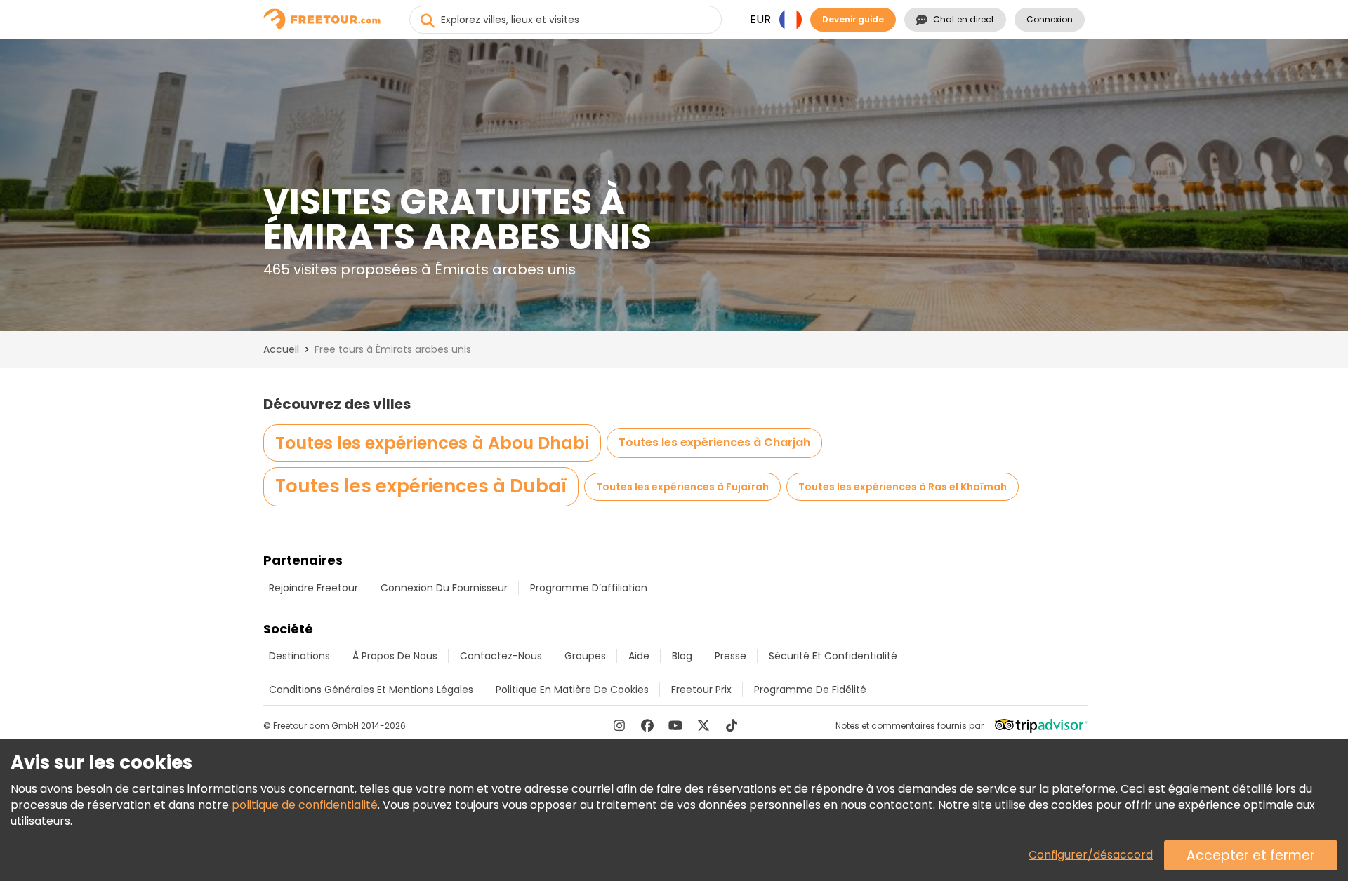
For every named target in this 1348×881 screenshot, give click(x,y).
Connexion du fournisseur (444, 588)
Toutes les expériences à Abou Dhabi (432, 443)
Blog (682, 656)
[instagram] (619, 725)
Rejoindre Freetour (313, 588)
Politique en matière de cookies (572, 689)
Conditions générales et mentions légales (371, 689)
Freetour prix (701, 689)
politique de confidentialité (305, 805)
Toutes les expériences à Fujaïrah (682, 487)
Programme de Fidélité (810, 689)
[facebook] (647, 725)
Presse (730, 656)
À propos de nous (394, 656)
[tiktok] (731, 725)
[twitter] (703, 725)
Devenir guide (853, 19)
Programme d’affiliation (588, 588)
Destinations (299, 656)
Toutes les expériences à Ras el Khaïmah (902, 487)
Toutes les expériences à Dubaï (421, 486)
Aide (638, 656)
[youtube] (675, 725)
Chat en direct (963, 19)
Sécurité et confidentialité (833, 656)
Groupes (585, 656)
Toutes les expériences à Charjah (714, 442)
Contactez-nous (501, 656)
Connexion (1049, 19)
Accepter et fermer (1251, 855)
